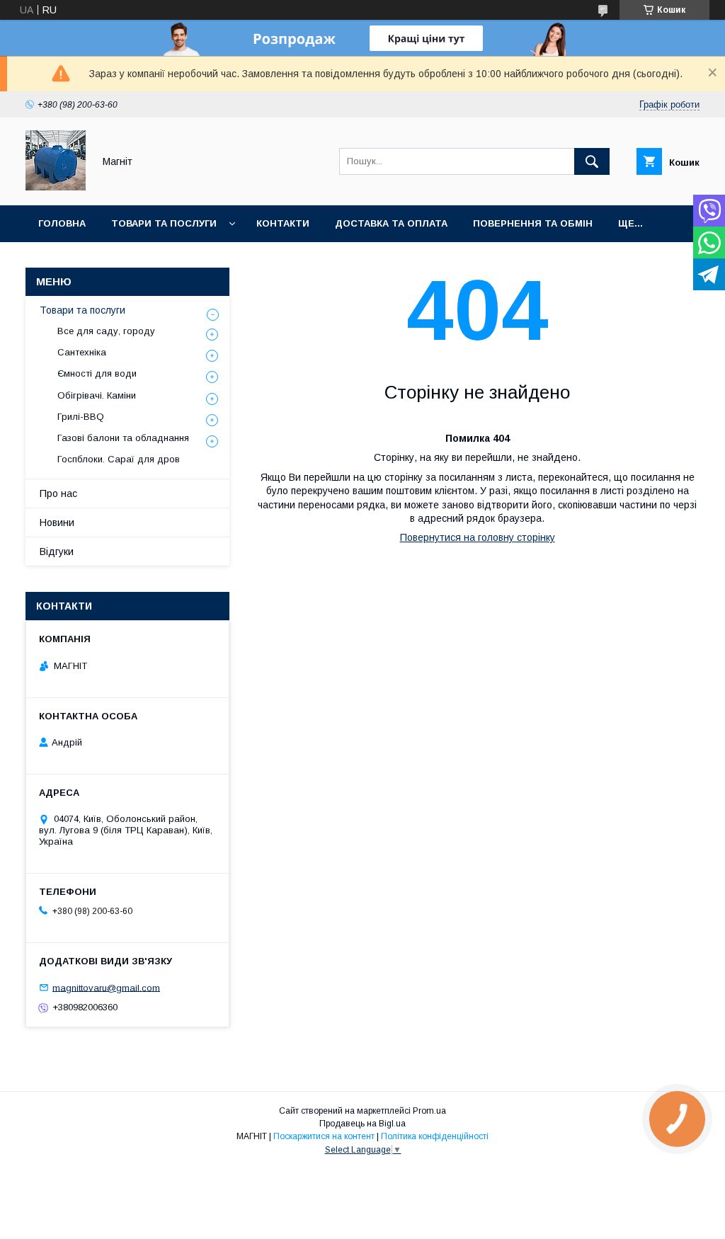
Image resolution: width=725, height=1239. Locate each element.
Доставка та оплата (391, 223)
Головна (62, 223)
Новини (57, 522)
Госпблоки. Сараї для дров (118, 459)
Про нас (58, 493)
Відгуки (57, 551)
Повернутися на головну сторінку (477, 537)
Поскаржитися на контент (324, 1136)
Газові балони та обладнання (123, 438)
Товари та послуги (164, 223)
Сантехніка (81, 352)
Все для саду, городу (106, 331)
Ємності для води (97, 373)
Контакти (282, 223)
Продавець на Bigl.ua (362, 1124)
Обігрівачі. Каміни (96, 395)
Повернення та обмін (533, 223)
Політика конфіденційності (435, 1136)
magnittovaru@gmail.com (106, 987)
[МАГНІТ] (55, 187)
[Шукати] (592, 161)
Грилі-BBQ (80, 416)
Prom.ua (429, 1111)
